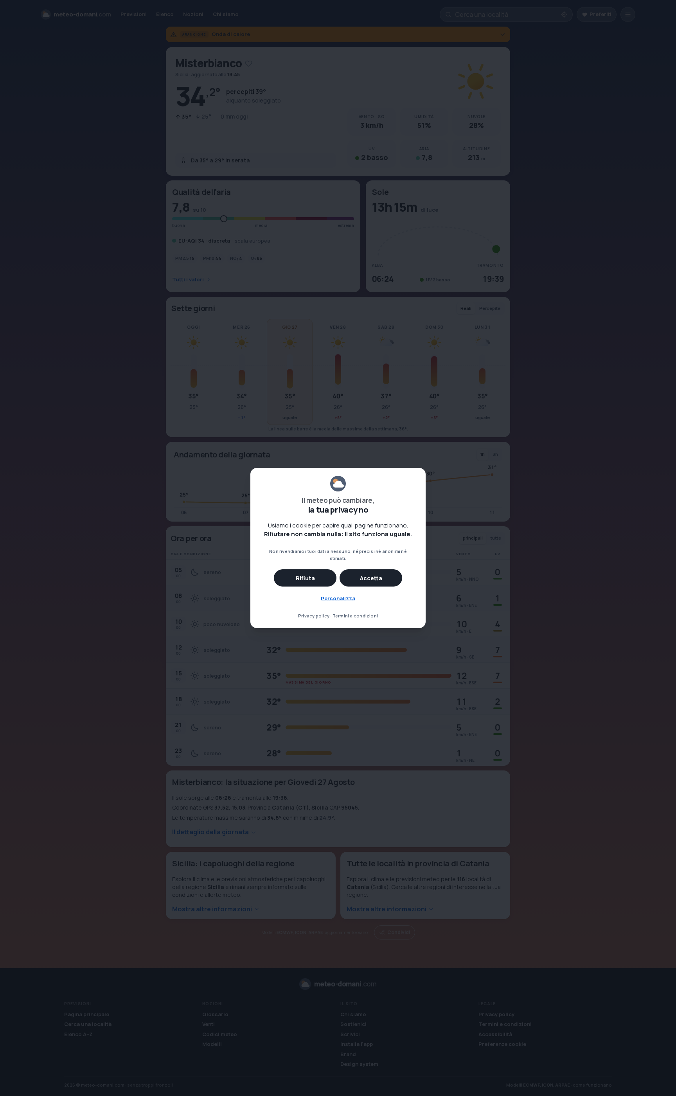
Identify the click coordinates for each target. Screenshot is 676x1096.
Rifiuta (305, 578)
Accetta (371, 578)
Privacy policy (313, 616)
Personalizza (338, 598)
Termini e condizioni (355, 616)
